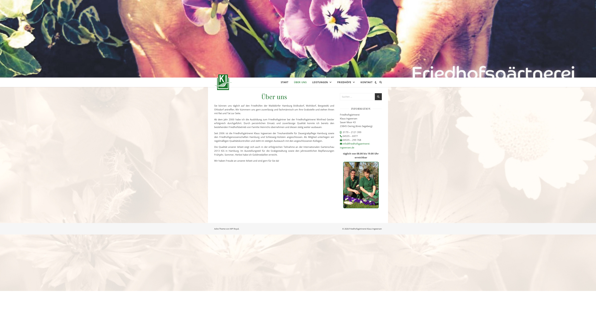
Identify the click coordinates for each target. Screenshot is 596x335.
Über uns (300, 82)
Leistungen (320, 82)
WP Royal (234, 228)
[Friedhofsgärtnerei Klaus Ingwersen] (223, 82)
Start (284, 82)
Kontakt (366, 82)
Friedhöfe (344, 82)
